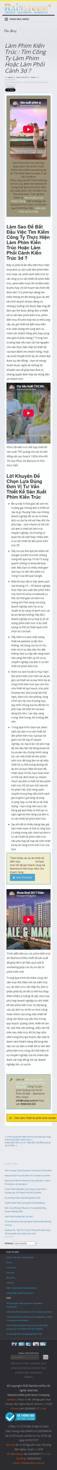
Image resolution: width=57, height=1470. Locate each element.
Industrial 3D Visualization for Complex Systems (28, 1175)
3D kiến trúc (28, 861)
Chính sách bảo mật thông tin (20, 1257)
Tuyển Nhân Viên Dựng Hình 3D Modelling (24, 1202)
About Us (10, 1277)
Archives (9, 1243)
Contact (10, 1282)
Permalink (11, 87)
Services (10, 1272)
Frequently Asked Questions (20, 1293)
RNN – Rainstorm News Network (21, 1287)
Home (9, 1262)
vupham (10, 77)
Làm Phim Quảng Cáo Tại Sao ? (19, 1216)
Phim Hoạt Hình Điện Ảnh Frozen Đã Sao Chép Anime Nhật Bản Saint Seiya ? (28, 1138)
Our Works (11, 1267)
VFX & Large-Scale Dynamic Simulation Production (28, 1170)
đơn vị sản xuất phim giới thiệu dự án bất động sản (30, 1083)
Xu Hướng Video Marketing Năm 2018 (22, 1197)
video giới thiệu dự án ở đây (32, 209)
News (33, 77)
